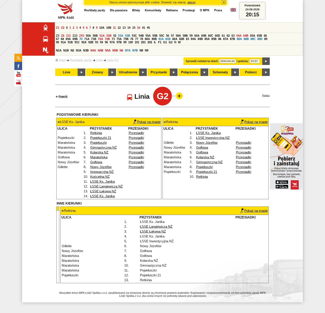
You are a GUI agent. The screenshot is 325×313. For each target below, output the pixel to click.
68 (62, 39)
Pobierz (251, 72)
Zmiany (97, 72)
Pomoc (266, 95)
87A (225, 39)
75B (125, 39)
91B (70, 42)
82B (181, 39)
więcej (191, 2)
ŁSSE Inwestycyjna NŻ (213, 138)
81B (167, 39)
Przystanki (159, 72)
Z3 (57, 35)
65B (259, 35)
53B (127, 35)
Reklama (172, 10)
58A (178, 35)
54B (141, 35)
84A (193, 39)
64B (245, 35)
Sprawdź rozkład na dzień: (202, 61)
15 (133, 27)
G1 (165, 42)
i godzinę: (243, 61)
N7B (135, 50)
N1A (58, 50)
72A (100, 39)
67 (57, 39)
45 (148, 27)
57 (172, 35)
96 (106, 42)
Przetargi (189, 10)
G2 (170, 42)
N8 (141, 50)
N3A (78, 50)
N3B (86, 50)
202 (149, 42)
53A (120, 35)
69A (68, 39)
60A (196, 35)
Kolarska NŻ (99, 152)
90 (57, 42)
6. (155, 42)
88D (259, 39)
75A (119, 39)
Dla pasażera (118, 10)
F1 (159, 42)
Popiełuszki (98, 142)
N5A (108, 50)
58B (185, 35)
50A (88, 35)
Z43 (81, 35)
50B (95, 35)
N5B (115, 50)
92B (90, 42)
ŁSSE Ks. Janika (102, 181)
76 (131, 39)
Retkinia (96, 133)
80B (154, 39)
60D (217, 35)
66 (265, 35)
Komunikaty (153, 10)
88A (239, 39)
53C (134, 35)
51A (102, 35)
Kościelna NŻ (100, 176)
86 (219, 39)
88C (253, 39)
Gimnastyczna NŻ (103, 147)
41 (143, 27)
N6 (121, 50)
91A (63, 42)
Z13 (75, 35)
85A (207, 39)
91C (77, 42)
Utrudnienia (128, 72)
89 (265, 39)
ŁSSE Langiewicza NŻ (106, 186)
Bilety (136, 10)
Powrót (63, 96)
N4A (93, 50)
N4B (100, 50)
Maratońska (98, 157)
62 (228, 35)
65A (252, 35)
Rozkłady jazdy (81, 60)
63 (233, 35)
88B (246, 39)
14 (128, 27)
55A (148, 35)
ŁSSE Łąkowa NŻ (103, 191)
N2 (72, 50)
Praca (218, 10)
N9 (146, 50)
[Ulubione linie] (178, 96)
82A (174, 39)
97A (112, 42)
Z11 (68, 35)
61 (223, 35)
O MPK (204, 10)
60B (203, 35)
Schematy (220, 72)
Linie (99, 60)
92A (83, 42)
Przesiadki (136, 133)
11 (114, 27)
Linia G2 (113, 60)
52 (114, 35)
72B (107, 39)
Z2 (62, 27)
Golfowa (96, 162)
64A (238, 35)
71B (93, 39)
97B (119, 42)
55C (161, 35)
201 (143, 42)
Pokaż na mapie (149, 122)
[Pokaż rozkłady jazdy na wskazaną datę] (266, 61)
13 (124, 27)
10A (101, 27)
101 (137, 42)
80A (147, 39)
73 (113, 39)
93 (96, 42)
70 (80, 39)
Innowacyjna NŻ (102, 172)
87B (232, 39)
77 (136, 39)
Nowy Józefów (101, 167)
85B (213, 39)
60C (210, 35)
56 (167, 35)
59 (191, 35)
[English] (233, 11)
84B (200, 39)
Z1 (57, 27)
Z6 (62, 35)
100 (130, 42)
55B (154, 35)
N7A (127, 50)
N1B (66, 50)
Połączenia (189, 72)
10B (108, 27)
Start (62, 60)
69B (75, 39)
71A (86, 39)
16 (138, 27)
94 (101, 42)
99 (124, 42)
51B (108, 35)
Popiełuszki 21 (100, 138)
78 (141, 39)
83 (187, 39)
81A (161, 39)
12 (119, 27)
